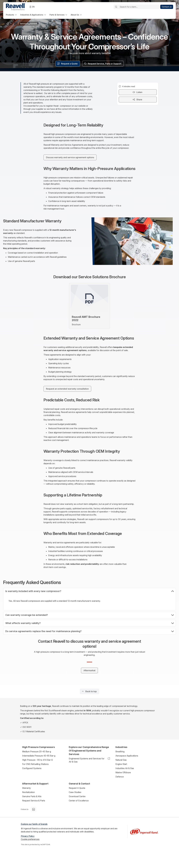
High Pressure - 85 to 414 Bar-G (37, 760)
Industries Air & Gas (124, 768)
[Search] (116, 6)
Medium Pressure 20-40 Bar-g (36, 751)
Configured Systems (31, 768)
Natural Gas (121, 760)
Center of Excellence (79, 800)
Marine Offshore (123, 772)
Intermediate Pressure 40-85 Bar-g (38, 755)
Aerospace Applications (126, 755)
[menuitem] (11, 14)
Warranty (26, 788)
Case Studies (75, 792)
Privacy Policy (27, 836)
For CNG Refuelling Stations (35, 764)
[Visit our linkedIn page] (33, 809)
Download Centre (77, 796)
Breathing (119, 751)
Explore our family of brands (34, 824)
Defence (119, 776)
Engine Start (121, 764)
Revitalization (28, 792)
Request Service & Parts (33, 800)
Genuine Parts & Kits (31, 796)
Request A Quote (77, 788)
